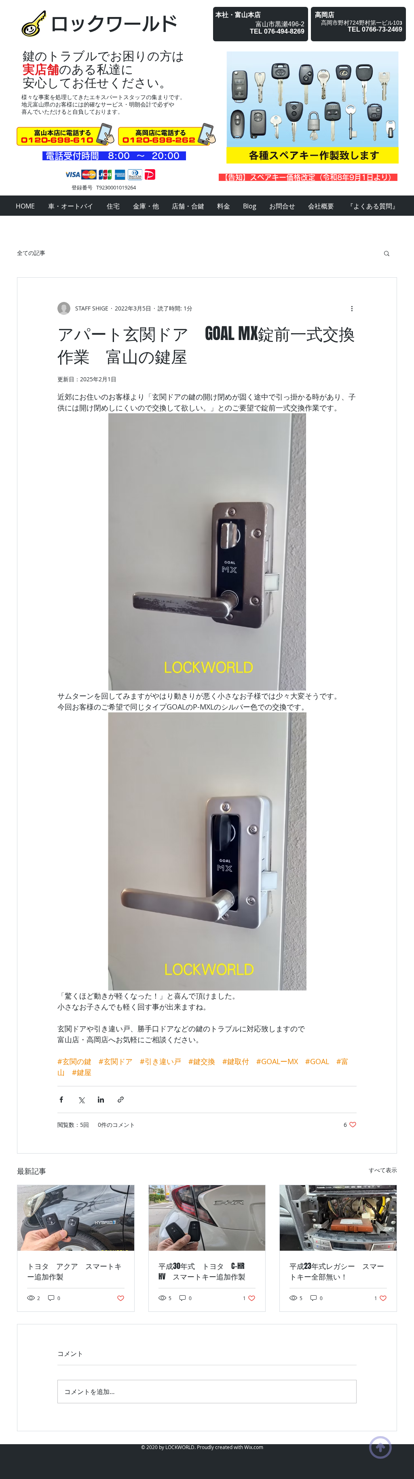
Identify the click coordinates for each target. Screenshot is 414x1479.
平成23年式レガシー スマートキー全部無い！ (336, 1271)
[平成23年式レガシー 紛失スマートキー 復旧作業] (338, 1218)
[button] (387, 253)
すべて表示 (383, 1170)
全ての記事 (31, 253)
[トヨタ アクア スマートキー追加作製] (75, 1218)
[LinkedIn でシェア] (101, 1099)
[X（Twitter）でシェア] (81, 1099)
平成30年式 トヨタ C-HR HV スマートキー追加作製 (205, 1271)
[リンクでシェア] (121, 1099)
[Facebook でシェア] (61, 1099)
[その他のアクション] (352, 308)
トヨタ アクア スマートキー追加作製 (74, 1271)
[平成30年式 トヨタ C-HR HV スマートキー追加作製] (207, 1218)
